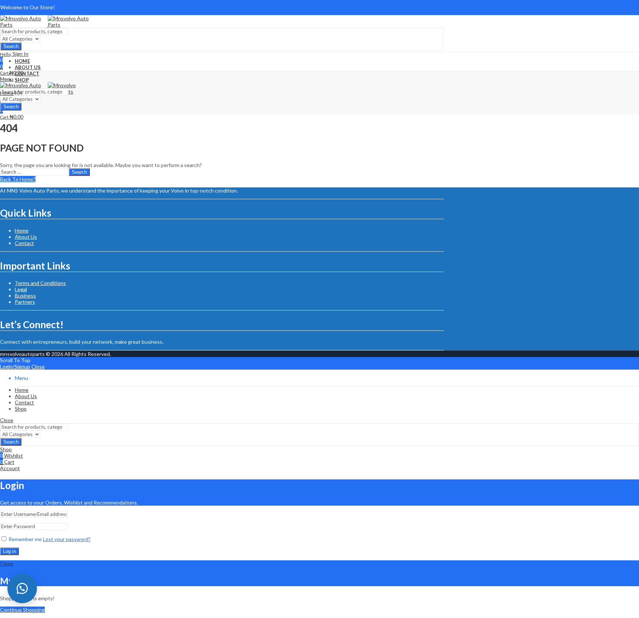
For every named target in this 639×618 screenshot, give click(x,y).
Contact (24, 243)
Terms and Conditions (40, 283)
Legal (21, 289)
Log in (9, 551)
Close (38, 366)
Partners (25, 302)
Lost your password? (67, 539)
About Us (26, 237)
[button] (22, 588)
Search (10, 46)
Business (25, 295)
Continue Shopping (22, 610)
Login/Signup (15, 366)
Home (7, 93)
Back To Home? (18, 179)
